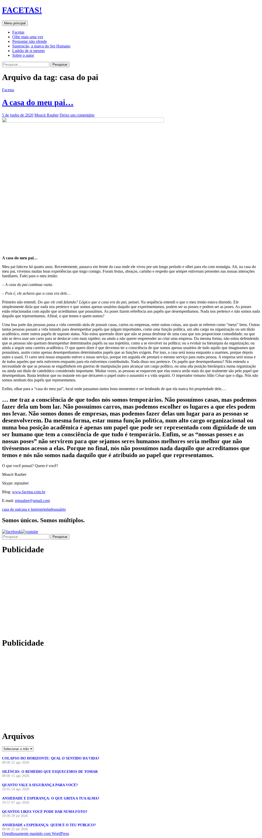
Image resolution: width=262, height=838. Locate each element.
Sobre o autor (23, 55)
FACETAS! (22, 10)
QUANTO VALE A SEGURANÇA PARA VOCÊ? (40, 785)
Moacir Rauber (46, 115)
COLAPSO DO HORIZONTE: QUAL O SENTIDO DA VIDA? (50, 758)
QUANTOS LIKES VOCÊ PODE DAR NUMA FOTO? (44, 812)
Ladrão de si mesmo (28, 50)
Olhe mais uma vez (27, 37)
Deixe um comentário (77, 115)
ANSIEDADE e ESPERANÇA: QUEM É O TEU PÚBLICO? (49, 825)
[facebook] (11, 531)
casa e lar (27, 509)
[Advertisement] (45, 596)
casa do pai (11, 509)
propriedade (44, 509)
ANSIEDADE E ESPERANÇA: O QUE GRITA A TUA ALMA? (50, 798)
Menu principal (15, 23)
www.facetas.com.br (28, 492)
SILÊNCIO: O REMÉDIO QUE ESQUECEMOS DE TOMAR (50, 772)
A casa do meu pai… (37, 102)
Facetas (18, 32)
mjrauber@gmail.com (32, 500)
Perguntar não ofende (29, 41)
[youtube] (29, 531)
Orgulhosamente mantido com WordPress (35, 833)
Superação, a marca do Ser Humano (41, 46)
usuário (60, 509)
